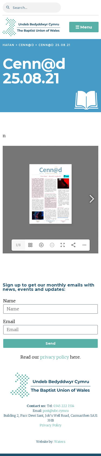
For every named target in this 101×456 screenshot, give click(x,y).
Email (9, 321)
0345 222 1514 (63, 406)
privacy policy (54, 357)
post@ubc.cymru (56, 411)
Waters (59, 442)
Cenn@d (26, 45)
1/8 (18, 245)
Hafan (8, 45)
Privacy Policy (50, 425)
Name (9, 300)
